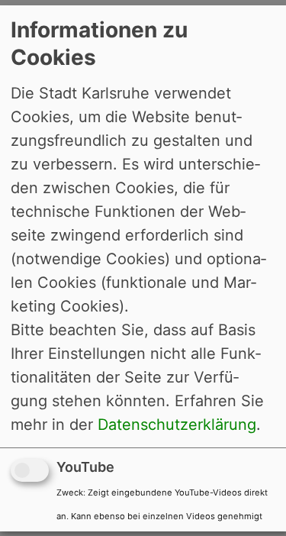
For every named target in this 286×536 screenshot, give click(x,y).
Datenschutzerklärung (177, 424)
